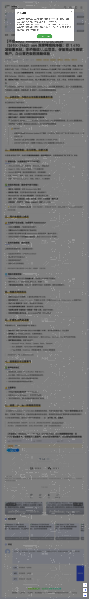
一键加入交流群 (44, 36)
